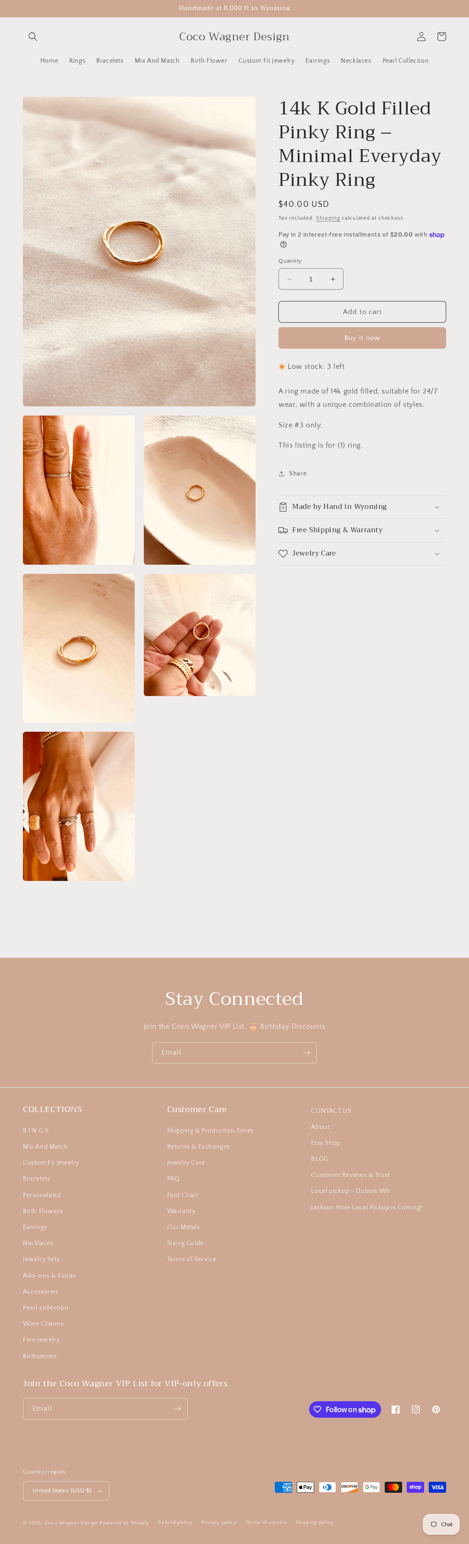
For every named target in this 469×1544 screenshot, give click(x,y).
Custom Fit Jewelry (51, 1162)
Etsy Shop (325, 1143)
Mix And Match (45, 1146)
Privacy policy (219, 1522)
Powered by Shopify (124, 1523)
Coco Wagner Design (71, 1523)
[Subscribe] (306, 1053)
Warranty (181, 1211)
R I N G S (36, 1130)
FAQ (173, 1178)
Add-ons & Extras (49, 1275)
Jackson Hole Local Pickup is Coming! (367, 1207)
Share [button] (297, 473)
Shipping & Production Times (210, 1130)
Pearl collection (46, 1308)
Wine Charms (43, 1324)
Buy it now (362, 338)
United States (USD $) (62, 1490)
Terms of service (266, 1522)
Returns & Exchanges (198, 1146)
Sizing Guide (185, 1243)
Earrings (35, 1227)
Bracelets (36, 1178)
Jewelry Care (186, 1162)
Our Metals (183, 1227)
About (320, 1127)
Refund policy (175, 1522)
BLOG (319, 1159)
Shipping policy (315, 1522)
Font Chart (182, 1195)
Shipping (328, 218)
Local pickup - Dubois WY (350, 1191)
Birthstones (40, 1356)
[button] (33, 37)
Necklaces (38, 1243)
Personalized (41, 1195)
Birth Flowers (43, 1211)
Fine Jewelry (41, 1340)
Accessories (41, 1292)
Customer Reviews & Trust (350, 1175)
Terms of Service (192, 1259)
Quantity (290, 261)
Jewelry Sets (41, 1259)
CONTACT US (331, 1111)
